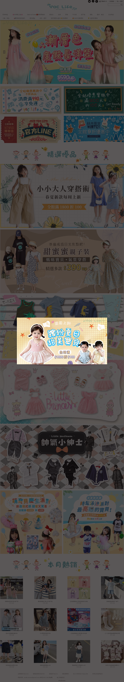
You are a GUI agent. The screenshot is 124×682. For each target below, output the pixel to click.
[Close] (108, 316)
